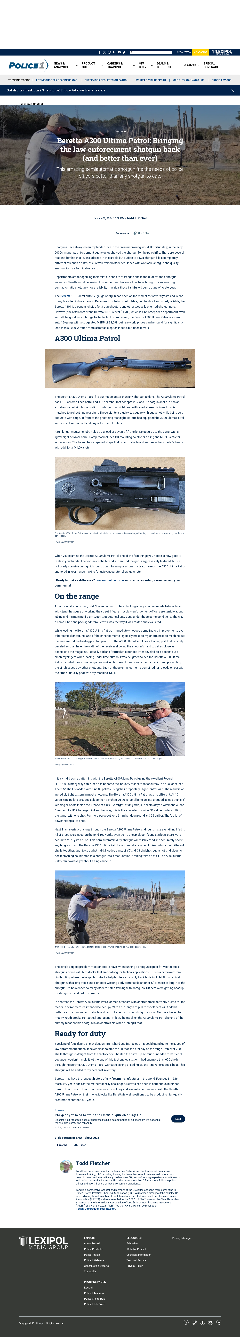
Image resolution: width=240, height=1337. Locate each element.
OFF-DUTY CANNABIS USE (188, 80)
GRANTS (190, 65)
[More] (77, 65)
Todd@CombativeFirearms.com (95, 1208)
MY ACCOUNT (200, 52)
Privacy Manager (181, 1238)
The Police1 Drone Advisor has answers (73, 90)
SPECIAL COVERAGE (211, 65)
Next (178, 1118)
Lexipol (41, 1323)
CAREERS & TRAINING (115, 65)
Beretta (65, 296)
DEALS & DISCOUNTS (165, 65)
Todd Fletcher (136, 218)
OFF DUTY (142, 65)
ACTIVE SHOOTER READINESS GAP (56, 80)
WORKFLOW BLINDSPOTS (151, 80)
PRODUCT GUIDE (88, 65)
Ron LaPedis (83, 1127)
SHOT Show (120, 131)
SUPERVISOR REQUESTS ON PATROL (106, 80)
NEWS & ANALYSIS (61, 65)
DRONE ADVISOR (222, 80)
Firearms (59, 1110)
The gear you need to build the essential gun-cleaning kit (98, 1115)
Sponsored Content (31, 104)
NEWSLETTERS (184, 52)
